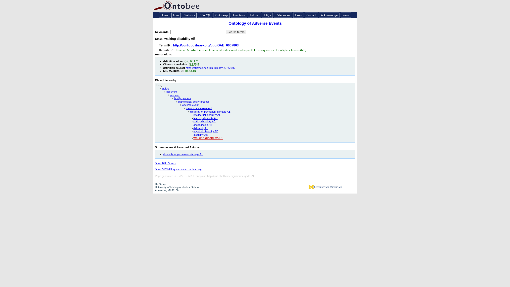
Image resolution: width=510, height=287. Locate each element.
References (283, 15)
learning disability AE (205, 118)
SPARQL (205, 15)
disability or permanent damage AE (210, 111)
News (345, 15)
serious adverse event (199, 108)
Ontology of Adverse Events (255, 23)
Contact (311, 15)
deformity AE (200, 128)
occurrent (171, 91)
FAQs (267, 15)
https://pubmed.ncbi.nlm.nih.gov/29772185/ (210, 67)
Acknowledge (329, 15)
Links (298, 15)
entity (165, 88)
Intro (176, 15)
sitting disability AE (204, 121)
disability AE (200, 134)
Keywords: (162, 31)
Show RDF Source (165, 163)
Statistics (189, 15)
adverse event (190, 104)
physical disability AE (205, 131)
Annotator (239, 15)
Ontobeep (221, 15)
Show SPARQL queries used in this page (178, 169)
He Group (160, 184)
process (174, 95)
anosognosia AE (202, 124)
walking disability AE (208, 138)
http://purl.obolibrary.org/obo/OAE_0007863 (206, 45)
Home (164, 15)
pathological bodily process (194, 101)
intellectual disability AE (207, 114)
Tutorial (254, 15)
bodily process (182, 98)
